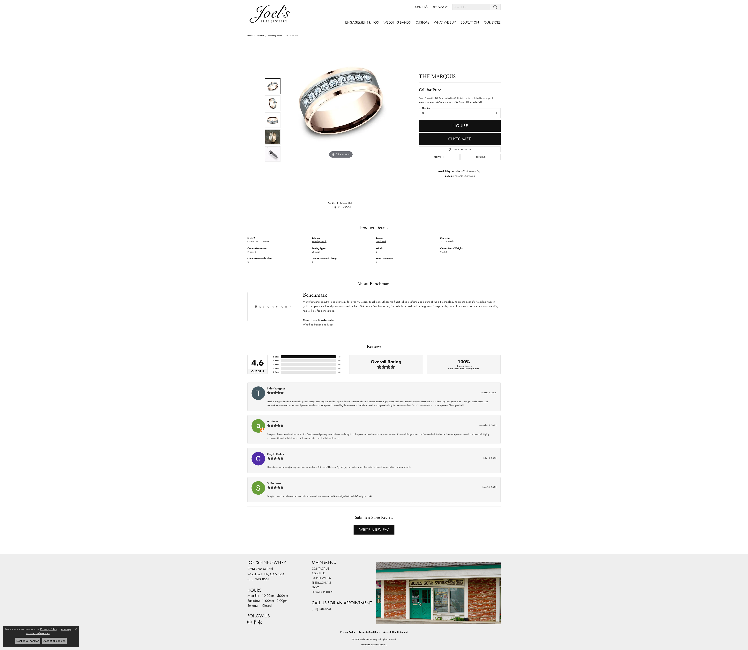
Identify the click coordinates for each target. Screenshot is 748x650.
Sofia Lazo (274, 483)
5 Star (276, 356)
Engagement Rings (362, 22)
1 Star (276, 372)
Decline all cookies (27, 640)
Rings (330, 324)
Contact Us (320, 569)
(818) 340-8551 (339, 207)
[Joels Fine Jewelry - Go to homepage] (270, 14)
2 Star (276, 368)
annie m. (273, 421)
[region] (340, 120)
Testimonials (321, 583)
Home (249, 35)
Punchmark (380, 644)
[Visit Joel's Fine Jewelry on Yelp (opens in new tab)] (260, 622)
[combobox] (471, 7)
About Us (318, 573)
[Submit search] (495, 7)
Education (470, 22)
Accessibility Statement (395, 632)
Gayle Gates (275, 454)
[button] (421, 7)
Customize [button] (459, 139)
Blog (315, 587)
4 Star (276, 360)
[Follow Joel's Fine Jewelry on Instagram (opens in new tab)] (249, 622)
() (339, 356)
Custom (422, 22)
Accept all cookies (54, 640)
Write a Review (374, 529)
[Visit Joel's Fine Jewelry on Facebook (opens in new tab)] (254, 622)
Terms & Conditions (369, 632)
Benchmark (381, 241)
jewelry (260, 35)
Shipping (439, 157)
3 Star (276, 364)
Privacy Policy (322, 592)
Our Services (321, 578)
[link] (440, 7)
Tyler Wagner (276, 388)
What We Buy (445, 22)
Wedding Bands (397, 22)
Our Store (492, 22)
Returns (480, 157)
